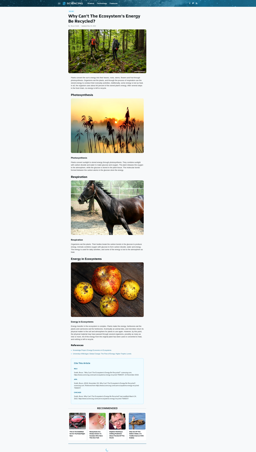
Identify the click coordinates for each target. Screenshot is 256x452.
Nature (71, 11)
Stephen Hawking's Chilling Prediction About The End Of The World (116, 435)
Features (113, 3)
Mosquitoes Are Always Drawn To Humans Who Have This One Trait (96, 435)
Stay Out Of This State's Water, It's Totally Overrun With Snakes (136, 435)
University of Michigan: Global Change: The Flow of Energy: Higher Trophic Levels (102, 354)
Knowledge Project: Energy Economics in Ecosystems (92, 350)
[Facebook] (189, 3)
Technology (102, 3)
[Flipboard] (193, 3)
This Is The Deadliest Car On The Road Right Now (77, 434)
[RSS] (196, 3)
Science (91, 3)
